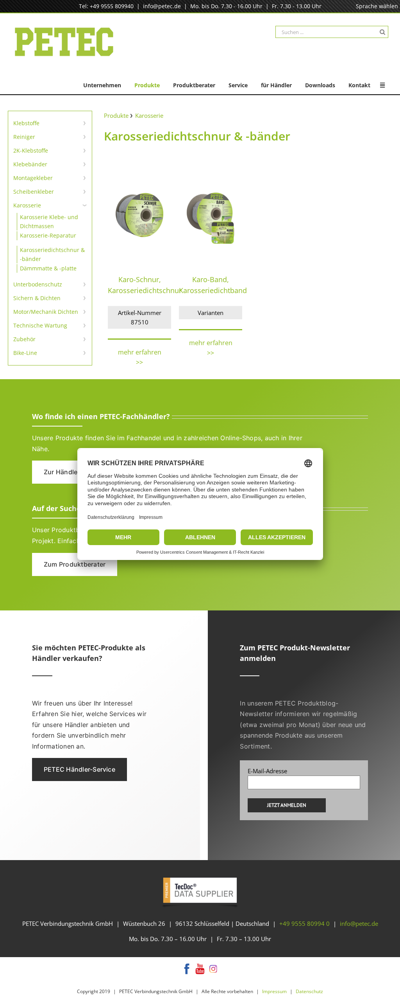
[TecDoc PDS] (200, 878)
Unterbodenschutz (37, 284)
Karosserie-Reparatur (48, 235)
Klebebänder (30, 164)
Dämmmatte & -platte (48, 268)
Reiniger (24, 136)
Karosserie (27, 205)
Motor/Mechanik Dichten (45, 311)
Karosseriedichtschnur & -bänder (52, 254)
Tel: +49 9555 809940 (106, 6)
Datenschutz (309, 991)
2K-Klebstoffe (30, 150)
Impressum (274, 991)
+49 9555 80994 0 (304, 923)
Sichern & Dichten (37, 298)
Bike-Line (25, 352)
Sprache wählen (377, 6)
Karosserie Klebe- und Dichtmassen (49, 221)
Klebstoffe (26, 123)
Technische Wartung (40, 325)
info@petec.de (162, 6)
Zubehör (24, 339)
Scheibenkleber (33, 191)
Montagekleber (33, 178)
